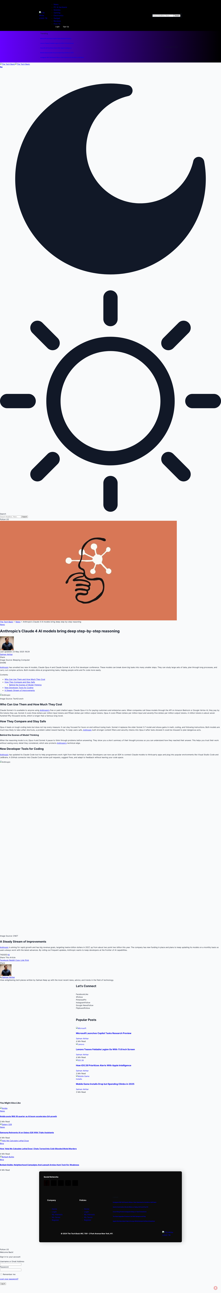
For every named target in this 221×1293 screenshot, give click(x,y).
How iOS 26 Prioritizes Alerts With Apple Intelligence (55, 48)
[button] (1, 67)
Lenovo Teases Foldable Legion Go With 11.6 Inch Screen (57, 43)
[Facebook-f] (46, 1183)
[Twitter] (54, 1183)
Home (54, 1209)
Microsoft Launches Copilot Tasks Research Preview (55, 38)
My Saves (56, 1217)
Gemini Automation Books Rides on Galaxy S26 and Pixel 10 (130, 1207)
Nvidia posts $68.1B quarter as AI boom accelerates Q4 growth (28, 1116)
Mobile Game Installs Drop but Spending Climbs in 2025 (57, 53)
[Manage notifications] (215, 1288)
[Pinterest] (68, 1183)
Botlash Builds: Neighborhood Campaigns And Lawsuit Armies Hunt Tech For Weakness (39, 1165)
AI (9, 955)
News (2, 624)
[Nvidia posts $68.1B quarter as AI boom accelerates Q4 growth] (3, 1108)
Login (54, 1212)
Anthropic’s (44, 710)
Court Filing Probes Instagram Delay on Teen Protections (129, 1212)
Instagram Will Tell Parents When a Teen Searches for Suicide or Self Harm (62, 57)
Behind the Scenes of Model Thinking (25, 685)
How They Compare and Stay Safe (20, 682)
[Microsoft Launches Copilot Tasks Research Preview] (81, 1028)
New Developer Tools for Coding (19, 687)
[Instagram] (61, 1183)
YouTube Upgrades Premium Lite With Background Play (129, 1216)
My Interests (57, 1214)
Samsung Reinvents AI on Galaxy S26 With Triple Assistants (27, 1132)
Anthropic (4, 667)
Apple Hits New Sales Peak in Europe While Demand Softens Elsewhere (134, 1221)
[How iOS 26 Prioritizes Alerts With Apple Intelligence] (80, 1060)
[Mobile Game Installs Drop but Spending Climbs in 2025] (84, 1077)
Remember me (8, 1274)
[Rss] (75, 1183)
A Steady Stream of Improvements (20, 690)
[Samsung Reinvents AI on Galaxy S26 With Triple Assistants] (6, 1124)
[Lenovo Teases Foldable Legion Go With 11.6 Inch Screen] (80, 1044)
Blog (2, 1143)
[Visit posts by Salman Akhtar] (6, 970)
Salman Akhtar (6, 654)
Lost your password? (9, 1279)
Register (55, 1220)
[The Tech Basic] (15, 64)
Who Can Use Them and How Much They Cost (25, 679)
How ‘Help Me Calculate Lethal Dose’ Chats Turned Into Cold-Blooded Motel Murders (38, 1148)
